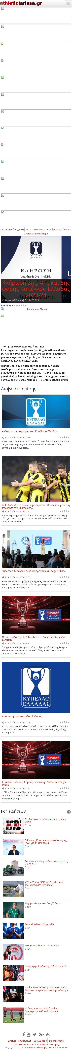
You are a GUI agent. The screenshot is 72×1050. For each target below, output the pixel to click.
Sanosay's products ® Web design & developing (36, 1044)
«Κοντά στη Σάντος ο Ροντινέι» (42, 945)
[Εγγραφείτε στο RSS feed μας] (48, 1034)
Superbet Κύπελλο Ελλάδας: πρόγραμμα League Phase (34, 571)
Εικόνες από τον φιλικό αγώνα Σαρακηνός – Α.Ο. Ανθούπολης (41, 1009)
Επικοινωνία (24, 1040)
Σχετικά (12, 1040)
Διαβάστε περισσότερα (36, 233)
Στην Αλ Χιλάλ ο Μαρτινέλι (39, 924)
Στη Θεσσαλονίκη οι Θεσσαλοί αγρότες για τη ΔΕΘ (46, 862)
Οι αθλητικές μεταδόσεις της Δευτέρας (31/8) (45, 820)
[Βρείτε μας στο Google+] (41, 1034)
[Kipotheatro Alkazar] (36, 308)
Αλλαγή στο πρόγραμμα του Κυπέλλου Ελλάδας (29, 431)
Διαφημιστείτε (56, 1040)
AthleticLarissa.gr (36, 1047)
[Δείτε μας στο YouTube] (28, 1034)
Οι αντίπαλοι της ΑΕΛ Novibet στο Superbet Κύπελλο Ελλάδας (33, 638)
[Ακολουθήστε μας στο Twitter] (35, 1034)
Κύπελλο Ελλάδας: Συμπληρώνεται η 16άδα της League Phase (34, 783)
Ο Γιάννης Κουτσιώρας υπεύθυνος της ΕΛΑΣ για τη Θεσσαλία (46, 841)
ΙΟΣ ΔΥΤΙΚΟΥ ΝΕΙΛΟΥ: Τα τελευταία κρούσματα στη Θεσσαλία (44, 883)
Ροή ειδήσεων (13, 811)
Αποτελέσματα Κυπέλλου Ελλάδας (22, 716)
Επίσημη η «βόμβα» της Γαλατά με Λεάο (46, 966)
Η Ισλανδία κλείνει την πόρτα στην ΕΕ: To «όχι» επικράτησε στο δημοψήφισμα (46, 988)
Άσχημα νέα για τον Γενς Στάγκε (42, 903)
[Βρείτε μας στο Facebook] (23, 1034)
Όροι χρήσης (40, 1040)
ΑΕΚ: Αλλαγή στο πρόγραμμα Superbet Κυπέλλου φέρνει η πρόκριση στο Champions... (36, 506)
